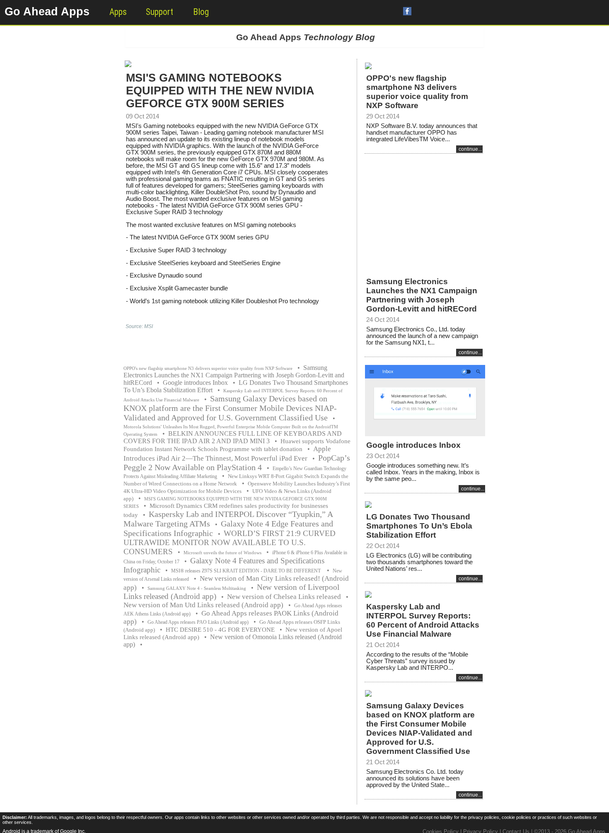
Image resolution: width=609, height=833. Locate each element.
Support (159, 12)
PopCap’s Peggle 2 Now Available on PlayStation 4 (236, 462)
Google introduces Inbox (195, 382)
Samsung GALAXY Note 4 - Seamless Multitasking (196, 588)
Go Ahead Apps (47, 11)
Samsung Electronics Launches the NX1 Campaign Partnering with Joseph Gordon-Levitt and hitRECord (233, 375)
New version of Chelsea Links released (284, 597)
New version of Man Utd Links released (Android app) (203, 605)
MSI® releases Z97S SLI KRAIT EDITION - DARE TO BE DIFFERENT (246, 571)
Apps (118, 12)
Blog (201, 12)
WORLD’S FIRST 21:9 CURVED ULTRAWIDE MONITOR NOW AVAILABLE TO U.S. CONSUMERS (229, 542)
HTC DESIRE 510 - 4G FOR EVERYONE (220, 629)
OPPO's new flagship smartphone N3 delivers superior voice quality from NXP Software (207, 368)
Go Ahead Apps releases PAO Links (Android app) (198, 622)
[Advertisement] (424, 210)
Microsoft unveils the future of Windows (222, 553)
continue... (470, 149)
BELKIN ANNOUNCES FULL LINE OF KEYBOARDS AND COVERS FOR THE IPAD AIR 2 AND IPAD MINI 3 (232, 437)
